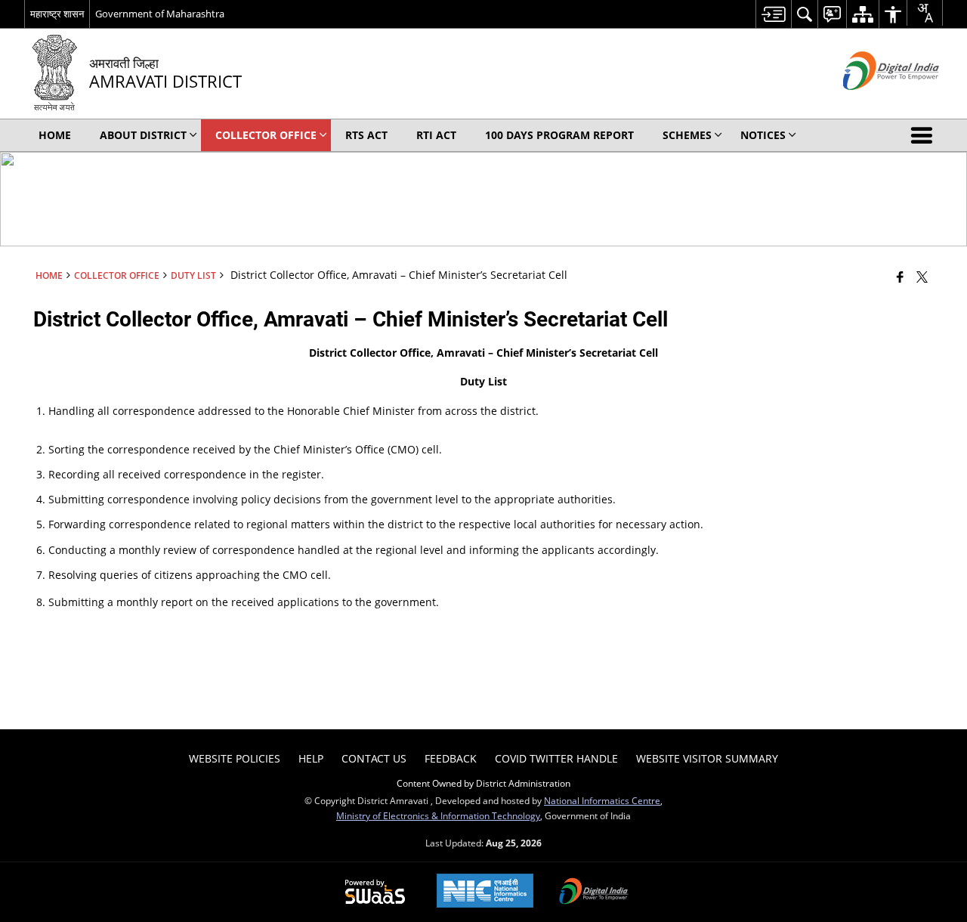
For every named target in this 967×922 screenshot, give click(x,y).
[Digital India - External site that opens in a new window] (872, 102)
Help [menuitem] (310, 758)
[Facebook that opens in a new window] (900, 277)
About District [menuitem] (143, 135)
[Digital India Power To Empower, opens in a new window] (594, 892)
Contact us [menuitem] (373, 758)
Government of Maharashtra (159, 13)
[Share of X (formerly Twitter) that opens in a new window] (922, 277)
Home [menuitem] (55, 135)
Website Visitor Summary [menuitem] (707, 758)
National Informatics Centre (602, 800)
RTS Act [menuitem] (366, 135)
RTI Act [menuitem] (436, 135)
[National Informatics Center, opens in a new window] (485, 892)
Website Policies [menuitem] (234, 758)
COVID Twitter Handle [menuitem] (556, 758)
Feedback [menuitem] (451, 758)
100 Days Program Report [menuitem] (559, 135)
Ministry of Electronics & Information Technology (438, 815)
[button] (925, 135)
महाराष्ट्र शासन (57, 13)
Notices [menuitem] (763, 135)
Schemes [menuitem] (687, 135)
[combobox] (924, 13)
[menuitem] (773, 14)
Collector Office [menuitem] (266, 135)
